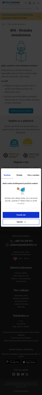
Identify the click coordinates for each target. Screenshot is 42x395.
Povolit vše (21, 215)
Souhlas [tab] (7, 175)
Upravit (20, 222)
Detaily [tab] (19, 175)
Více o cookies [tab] (33, 175)
